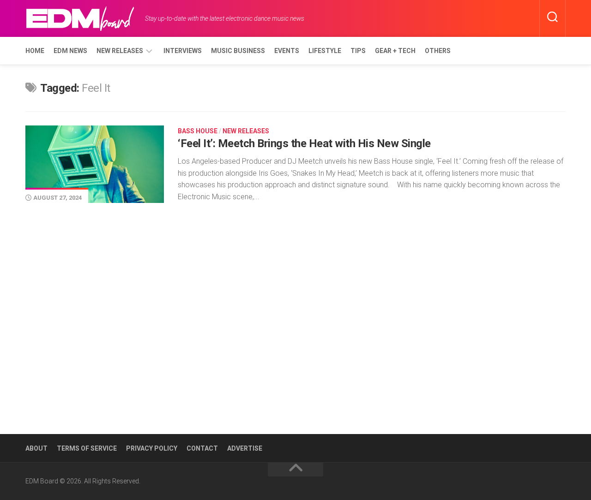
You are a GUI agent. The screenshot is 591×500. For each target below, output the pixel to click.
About (36, 448)
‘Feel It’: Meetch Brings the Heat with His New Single (304, 143)
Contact (202, 448)
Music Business (238, 50)
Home (34, 50)
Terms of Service (87, 448)
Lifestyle (324, 50)
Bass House (197, 131)
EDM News (70, 50)
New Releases (119, 50)
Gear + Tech (395, 50)
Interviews (182, 50)
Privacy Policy (151, 448)
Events (286, 50)
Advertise (244, 448)
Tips (358, 50)
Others (438, 50)
